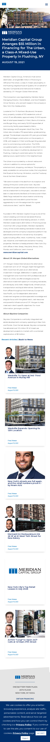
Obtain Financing (25, 699)
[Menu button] (46, 4)
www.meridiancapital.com (15, 252)
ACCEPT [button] (41, 733)
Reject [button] (25, 738)
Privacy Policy (24, 724)
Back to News (26, 339)
